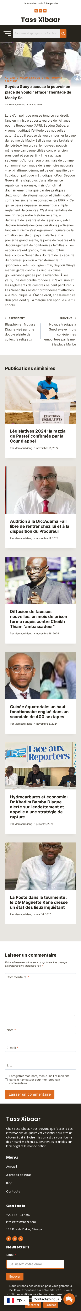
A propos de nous (18, 1175)
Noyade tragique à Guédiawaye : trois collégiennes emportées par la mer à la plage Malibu (60, 332)
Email (11, 1255)
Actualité (11, 77)
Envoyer (14, 1276)
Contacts (13, 1191)
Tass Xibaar (40, 19)
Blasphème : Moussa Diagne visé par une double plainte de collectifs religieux (20, 329)
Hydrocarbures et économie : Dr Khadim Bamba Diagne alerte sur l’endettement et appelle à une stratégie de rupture (39, 806)
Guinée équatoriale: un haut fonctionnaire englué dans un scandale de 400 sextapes (39, 711)
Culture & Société (31, 77)
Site (9, 1066)
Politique (11, 81)
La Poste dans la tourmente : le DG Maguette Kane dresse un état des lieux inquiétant (39, 902)
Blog (9, 1183)
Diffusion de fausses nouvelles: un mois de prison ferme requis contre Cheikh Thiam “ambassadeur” (38, 619)
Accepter (33, 1304)
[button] (69, 1299)
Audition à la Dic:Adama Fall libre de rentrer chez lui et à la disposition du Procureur (39, 526)
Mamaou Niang (17, 104)
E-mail (12, 1048)
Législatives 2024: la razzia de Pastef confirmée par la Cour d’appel (38, 436)
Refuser (50, 1304)
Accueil (11, 1166)
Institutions (53, 77)
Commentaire (18, 977)
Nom (11, 1030)
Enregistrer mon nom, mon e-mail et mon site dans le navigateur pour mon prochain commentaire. (39, 1079)
